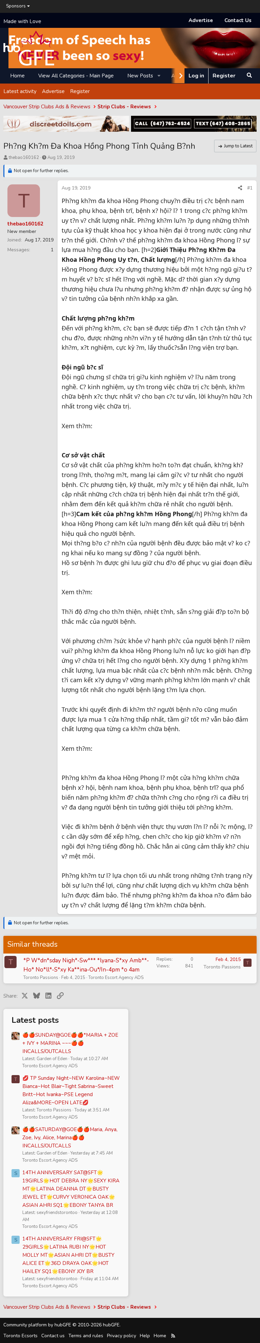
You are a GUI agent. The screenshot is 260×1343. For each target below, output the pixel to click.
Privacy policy (121, 1335)
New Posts (140, 75)
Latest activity (20, 91)
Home (17, 75)
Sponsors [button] (16, 6)
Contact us (53, 1335)
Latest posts (35, 1020)
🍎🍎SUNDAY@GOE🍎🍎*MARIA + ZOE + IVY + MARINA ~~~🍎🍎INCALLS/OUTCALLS (70, 1043)
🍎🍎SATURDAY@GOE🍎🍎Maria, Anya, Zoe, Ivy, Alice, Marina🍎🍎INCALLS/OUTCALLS (69, 1137)
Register (80, 91)
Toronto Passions (40, 978)
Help (145, 1335)
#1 (250, 188)
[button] (159, 75)
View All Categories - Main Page (76, 75)
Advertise (201, 20)
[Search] (249, 75)
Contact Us (238, 20)
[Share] (240, 188)
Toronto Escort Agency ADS (116, 978)
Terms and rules (85, 1335)
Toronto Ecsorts (20, 1335)
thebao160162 (24, 158)
